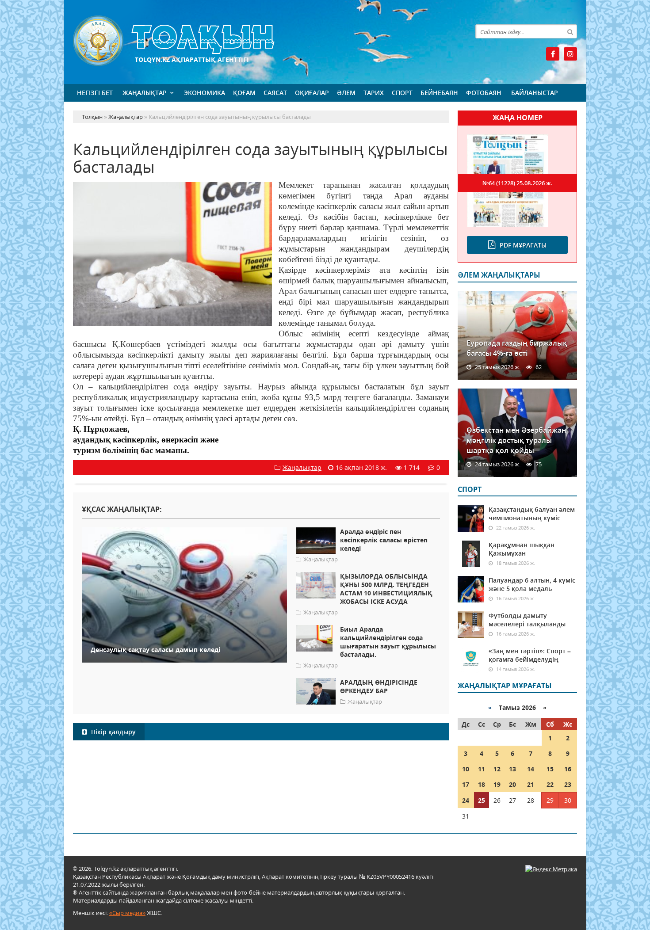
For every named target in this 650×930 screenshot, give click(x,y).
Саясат (275, 92)
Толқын (261, 40)
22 (550, 784)
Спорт (402, 92)
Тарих (373, 92)
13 (512, 769)
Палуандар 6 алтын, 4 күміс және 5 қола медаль (532, 584)
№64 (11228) (517, 183)
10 (465, 769)
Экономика (204, 92)
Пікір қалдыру (112, 732)
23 (567, 784)
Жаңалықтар (144, 92)
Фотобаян (483, 92)
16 (567, 769)
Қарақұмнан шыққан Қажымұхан (521, 549)
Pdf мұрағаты (523, 245)
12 (497, 769)
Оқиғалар (312, 92)
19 (497, 784)
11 (481, 769)
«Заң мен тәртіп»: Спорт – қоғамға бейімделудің (530, 655)
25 (481, 800)
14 (530, 769)
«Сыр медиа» (127, 913)
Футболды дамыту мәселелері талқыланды (527, 619)
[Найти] (570, 31)
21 (530, 784)
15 (550, 769)
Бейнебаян (439, 92)
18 (481, 784)
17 (465, 784)
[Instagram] (570, 54)
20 (512, 784)
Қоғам (244, 92)
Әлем (346, 92)
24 (465, 800)
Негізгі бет (95, 92)
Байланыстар (534, 92)
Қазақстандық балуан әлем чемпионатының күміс (532, 513)
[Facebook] (552, 54)
